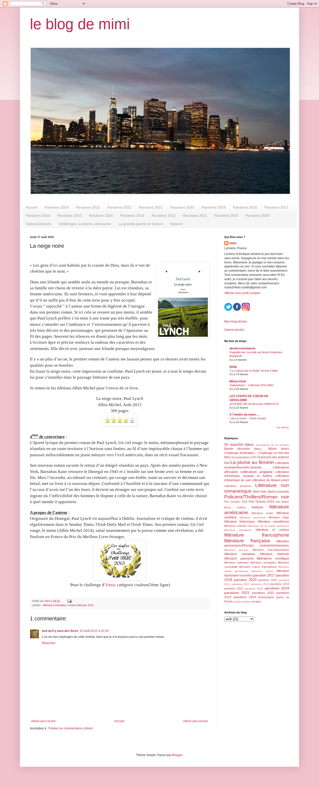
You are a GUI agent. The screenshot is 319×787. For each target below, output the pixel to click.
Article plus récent (43, 721)
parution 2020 (245, 580)
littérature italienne (274, 554)
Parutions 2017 (276, 207)
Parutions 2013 (132, 216)
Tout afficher (282, 427)
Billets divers (278, 448)
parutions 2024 (245, 597)
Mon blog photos (235, 321)
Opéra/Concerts (38, 224)
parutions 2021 (236, 593)
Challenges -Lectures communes (85, 224)
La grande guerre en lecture (140, 224)
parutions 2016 (254, 588)
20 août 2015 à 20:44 (94, 631)
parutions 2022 (263, 593)
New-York (259, 491)
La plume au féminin (252, 462)
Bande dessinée (237, 448)
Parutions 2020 (182, 207)
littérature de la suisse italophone (268, 526)
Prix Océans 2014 (261, 501)
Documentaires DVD (244, 457)
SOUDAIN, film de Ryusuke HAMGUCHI (254, 403)
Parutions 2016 (38, 216)
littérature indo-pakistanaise (271, 549)
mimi (232, 243)
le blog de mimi (80, 24)
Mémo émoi (238, 381)
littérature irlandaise (55, 605)
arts (278, 501)
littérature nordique (273, 558)
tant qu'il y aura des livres (60, 631)
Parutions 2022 (119, 207)
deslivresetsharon (242, 348)
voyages (256, 601)
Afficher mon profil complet (242, 293)
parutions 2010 (267, 579)
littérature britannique (239, 521)
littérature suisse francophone (258, 566)
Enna (110, 584)
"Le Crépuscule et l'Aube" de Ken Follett (253, 370)
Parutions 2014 (101, 216)
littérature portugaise (263, 562)
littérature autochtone (252, 517)
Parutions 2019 (214, 207)
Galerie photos (234, 330)
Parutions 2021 (151, 207)
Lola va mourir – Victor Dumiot (248, 418)
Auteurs (176, 224)
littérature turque (262, 571)
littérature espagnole (237, 530)
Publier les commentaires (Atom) (71, 728)
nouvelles (245, 575)
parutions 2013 (260, 584)
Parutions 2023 (88, 207)
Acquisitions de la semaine (272, 445)
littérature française (247, 540)
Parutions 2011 (195, 216)
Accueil (31, 207)
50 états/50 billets (239, 445)
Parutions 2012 (164, 216)
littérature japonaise (239, 558)
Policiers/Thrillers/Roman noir (256, 496)
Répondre (49, 643)
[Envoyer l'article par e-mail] (69, 600)
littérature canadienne (273, 521)
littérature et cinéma (272, 530)
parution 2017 (264, 575)
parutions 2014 (279, 583)
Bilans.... (259, 448)
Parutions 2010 (226, 216)
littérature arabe (262, 513)
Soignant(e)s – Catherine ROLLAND (251, 385)
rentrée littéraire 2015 (81, 605)
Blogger (177, 755)
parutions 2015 (233, 588)
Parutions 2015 (69, 216)
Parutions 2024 (57, 207)
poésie (246, 601)
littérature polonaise (236, 562)
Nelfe (233, 367)
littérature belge (279, 517)
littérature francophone (256, 535)
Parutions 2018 (245, 207)
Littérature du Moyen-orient (270, 480)
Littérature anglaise (256, 472)
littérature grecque (236, 550)
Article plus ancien (195, 721)
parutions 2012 (241, 584)
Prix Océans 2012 (235, 501)
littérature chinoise (235, 525)
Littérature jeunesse (237, 485)
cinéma (241, 507)
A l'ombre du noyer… (244, 414)
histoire (257, 507)
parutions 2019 (277, 588)
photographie (266, 597)
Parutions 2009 (258, 216)
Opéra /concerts (278, 491)
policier (237, 601)
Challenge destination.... (240, 453)
